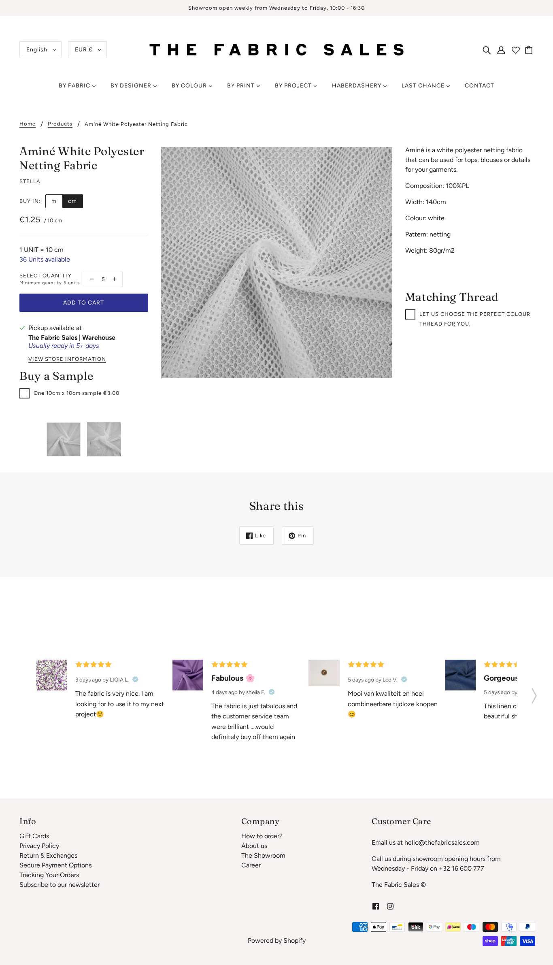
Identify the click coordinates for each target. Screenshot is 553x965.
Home (27, 124)
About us (254, 846)
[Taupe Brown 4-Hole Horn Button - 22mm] (323, 673)
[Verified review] (135, 679)
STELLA (29, 181)
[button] (534, 693)
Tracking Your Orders (49, 875)
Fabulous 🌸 (233, 678)
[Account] (501, 50)
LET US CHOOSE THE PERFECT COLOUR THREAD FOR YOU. (474, 319)
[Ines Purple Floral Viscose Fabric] (51, 675)
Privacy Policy (39, 846)
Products (60, 124)
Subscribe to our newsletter (59, 884)
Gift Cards (34, 836)
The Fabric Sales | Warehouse (71, 337)
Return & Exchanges (48, 855)
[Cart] (530, 50)
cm (72, 201)
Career (251, 865)
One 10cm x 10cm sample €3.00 (76, 393)
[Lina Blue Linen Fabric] (460, 675)
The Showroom (263, 855)
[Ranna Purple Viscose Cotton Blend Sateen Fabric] (187, 675)
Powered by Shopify (277, 940)
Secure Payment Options (55, 865)
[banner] (277, 49)
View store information (67, 359)
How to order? (262, 836)
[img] (486, 50)
